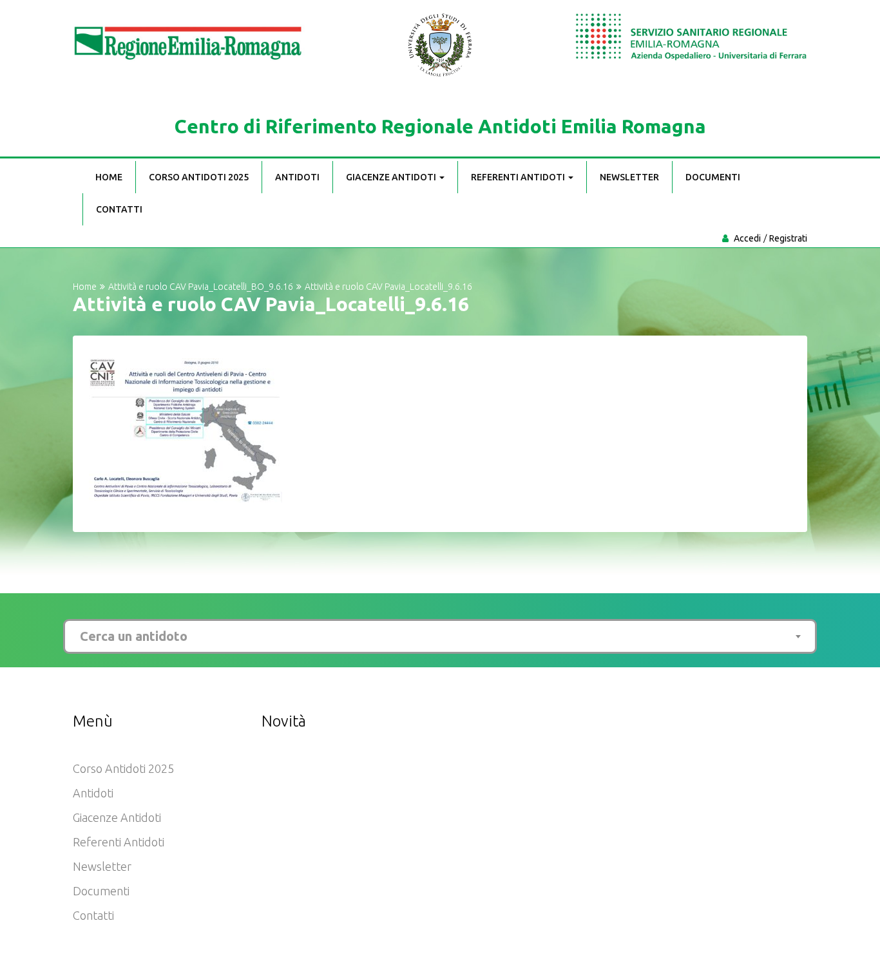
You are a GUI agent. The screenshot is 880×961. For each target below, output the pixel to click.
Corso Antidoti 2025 (199, 177)
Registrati (788, 238)
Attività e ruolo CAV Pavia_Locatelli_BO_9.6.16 (200, 286)
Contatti (119, 209)
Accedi (747, 238)
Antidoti (297, 177)
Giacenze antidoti (392, 177)
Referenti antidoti (519, 177)
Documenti (712, 177)
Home (108, 177)
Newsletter (629, 177)
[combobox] (440, 636)
